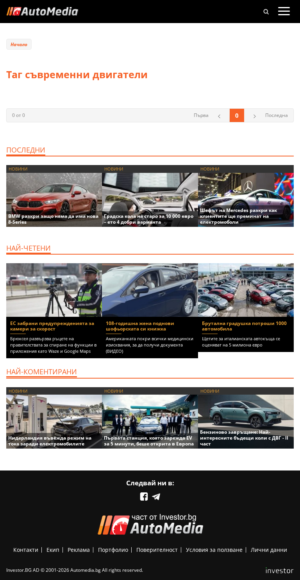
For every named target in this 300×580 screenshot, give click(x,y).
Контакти (25, 549)
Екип (52, 549)
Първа (201, 115)
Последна (276, 115)
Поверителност (157, 549)
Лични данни (269, 549)
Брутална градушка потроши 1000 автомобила (244, 326)
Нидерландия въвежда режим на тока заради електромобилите (49, 441)
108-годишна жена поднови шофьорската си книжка (140, 326)
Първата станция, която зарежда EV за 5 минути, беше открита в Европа (149, 441)
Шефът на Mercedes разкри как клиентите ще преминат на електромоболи (238, 216)
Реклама (79, 549)
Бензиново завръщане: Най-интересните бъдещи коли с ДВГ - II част (244, 438)
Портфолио (113, 549)
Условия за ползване (214, 549)
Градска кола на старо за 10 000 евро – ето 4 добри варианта (148, 219)
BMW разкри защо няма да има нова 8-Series (53, 219)
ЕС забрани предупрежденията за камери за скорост (52, 326)
